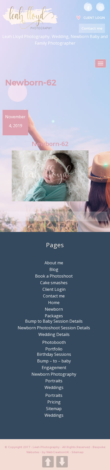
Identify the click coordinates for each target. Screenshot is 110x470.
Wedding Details (54, 334)
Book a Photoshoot (54, 276)
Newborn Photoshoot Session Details (54, 328)
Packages (54, 316)
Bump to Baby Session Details (54, 321)
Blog (53, 269)
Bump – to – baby (54, 361)
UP (48, 461)
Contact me (91, 28)
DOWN (62, 461)
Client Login (94, 18)
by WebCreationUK (56, 452)
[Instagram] (100, 7)
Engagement (54, 367)
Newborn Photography (53, 374)
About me (54, 263)
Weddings (54, 387)
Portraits (53, 381)
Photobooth (54, 342)
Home (54, 302)
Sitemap (54, 408)
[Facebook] (88, 7)
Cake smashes (54, 282)
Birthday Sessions (54, 354)
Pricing (54, 402)
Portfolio (53, 349)
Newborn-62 (48, 213)
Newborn (54, 309)
